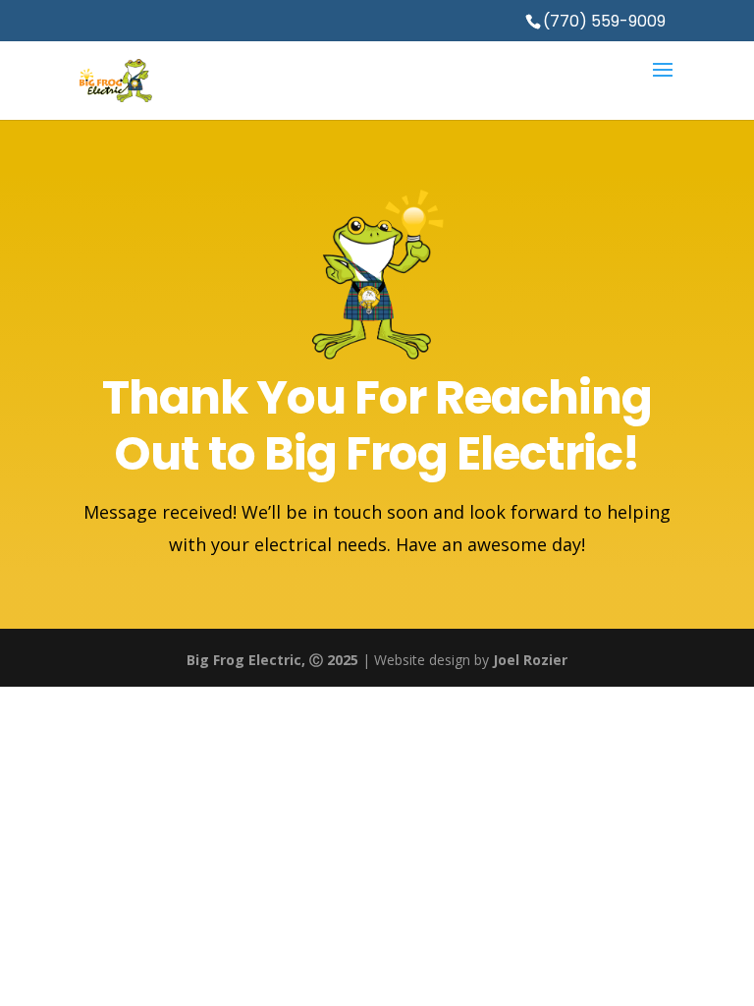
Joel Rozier (530, 659)
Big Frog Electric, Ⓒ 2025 (272, 659)
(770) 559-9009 (604, 21)
